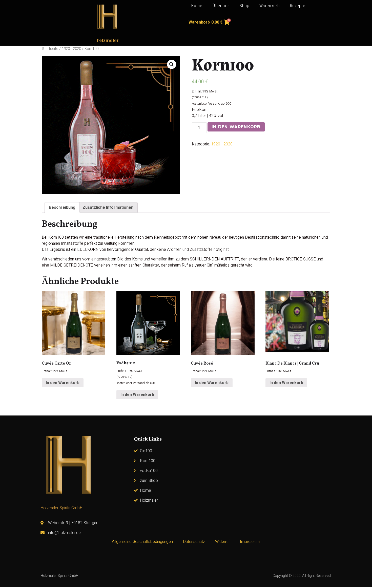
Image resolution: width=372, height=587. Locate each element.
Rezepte (297, 5)
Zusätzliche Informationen (107, 207)
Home (196, 5)
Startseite (50, 48)
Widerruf (222, 542)
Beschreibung (62, 207)
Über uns (221, 5)
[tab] (62, 207)
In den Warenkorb (236, 126)
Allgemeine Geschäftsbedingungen (142, 542)
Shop (244, 5)
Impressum (250, 542)
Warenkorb (269, 5)
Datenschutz (194, 542)
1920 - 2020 (71, 48)
